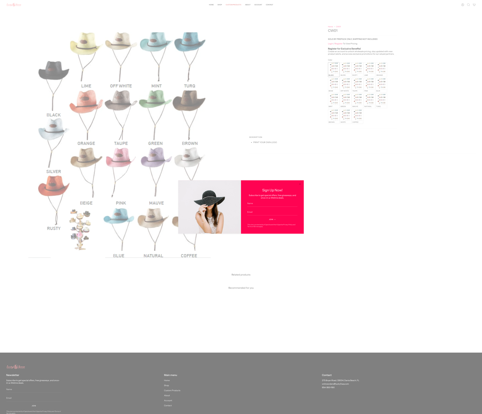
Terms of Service (253, 226)
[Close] (300, 184)
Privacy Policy (288, 225)
